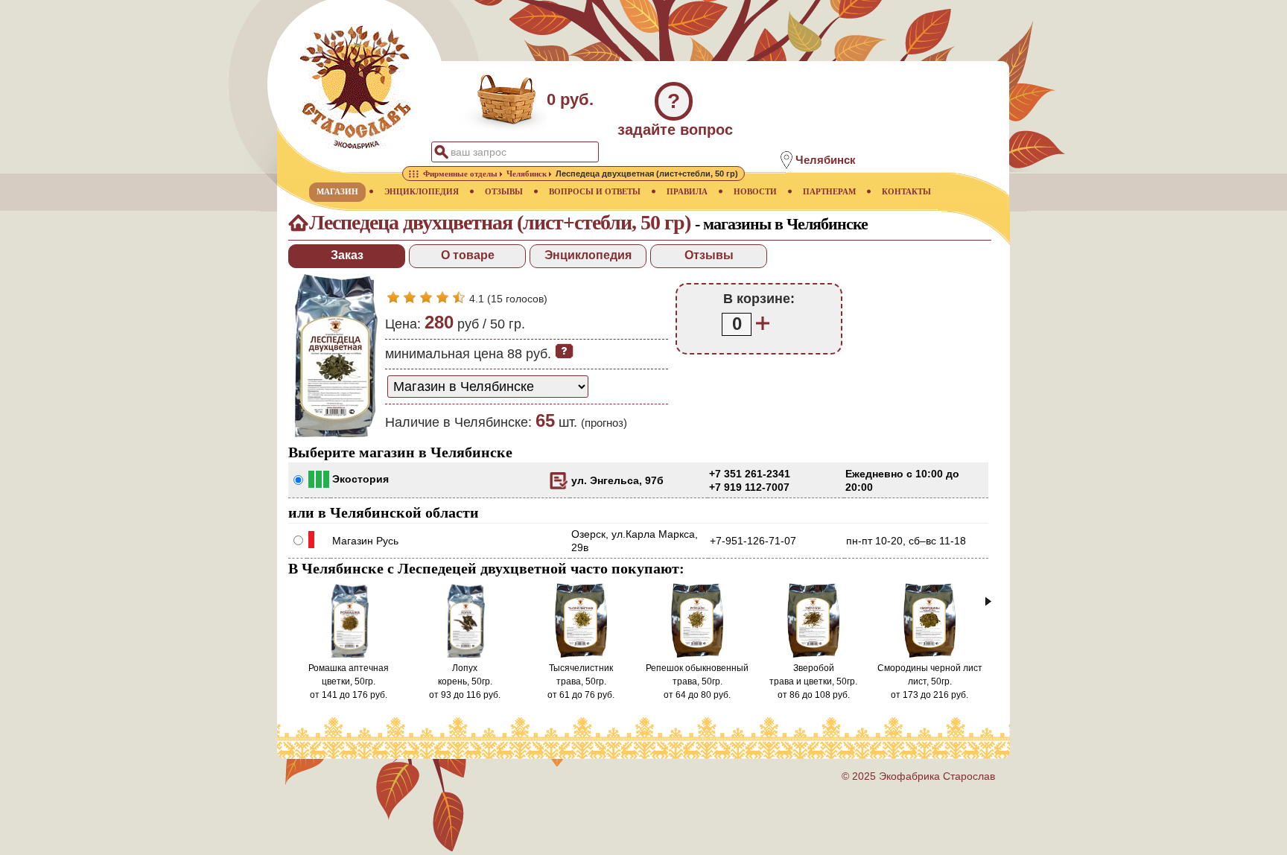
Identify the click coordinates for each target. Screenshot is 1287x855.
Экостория (360, 479)
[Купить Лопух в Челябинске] (465, 654)
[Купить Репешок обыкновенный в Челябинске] (697, 654)
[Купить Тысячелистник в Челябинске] (581, 654)
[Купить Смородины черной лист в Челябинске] (929, 654)
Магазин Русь (365, 541)
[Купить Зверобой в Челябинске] (813, 654)
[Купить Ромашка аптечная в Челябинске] (348, 654)
